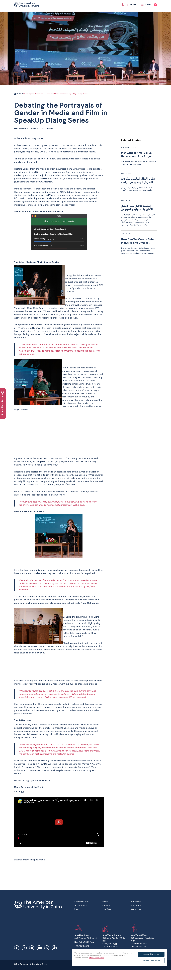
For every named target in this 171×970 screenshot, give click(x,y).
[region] (119, 957)
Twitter (46, 947)
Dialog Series (49, 760)
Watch (17, 780)
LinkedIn (31, 947)
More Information (96, 958)
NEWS (19, 94)
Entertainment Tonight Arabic (30, 859)
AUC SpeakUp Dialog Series (43, 145)
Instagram (24, 947)
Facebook (16, 947)
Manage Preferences (151, 960)
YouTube (39, 947)
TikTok (54, 947)
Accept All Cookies (151, 954)
